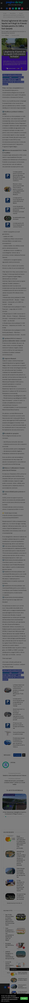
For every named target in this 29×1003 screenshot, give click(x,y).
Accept (24, 998)
